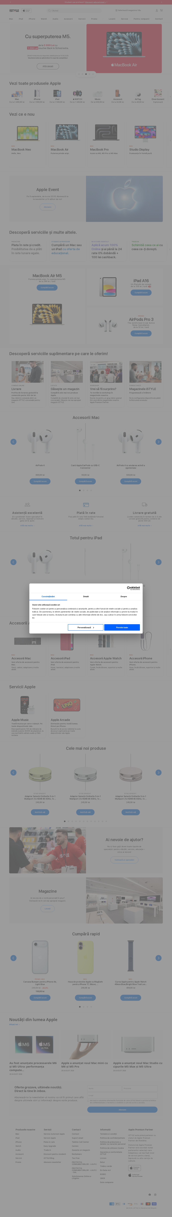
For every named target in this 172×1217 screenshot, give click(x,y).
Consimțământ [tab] (48, 596)
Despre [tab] (124, 596)
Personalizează (84, 627)
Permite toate (122, 627)
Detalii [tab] (86, 596)
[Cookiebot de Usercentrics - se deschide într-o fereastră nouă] (129, 588)
